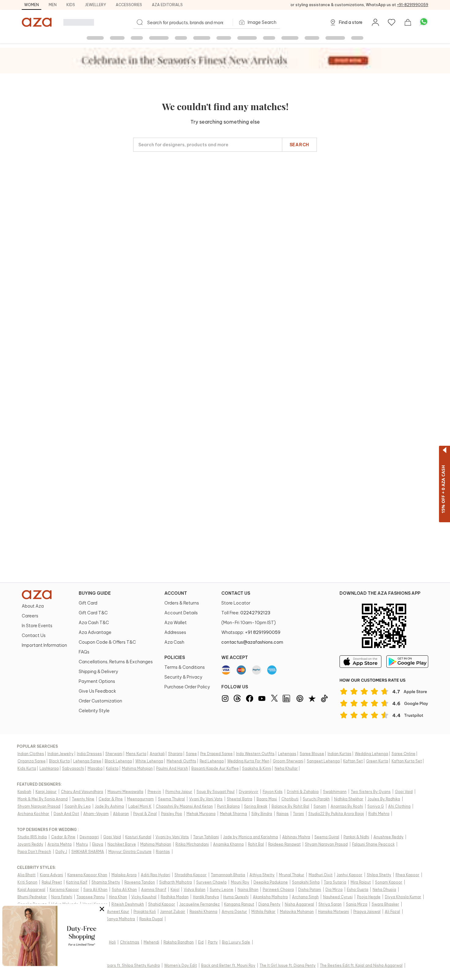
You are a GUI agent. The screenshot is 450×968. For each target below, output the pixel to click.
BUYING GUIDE (95, 593)
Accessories (129, 4)
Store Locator (235, 603)
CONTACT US (235, 593)
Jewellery (95, 4)
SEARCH (299, 144)
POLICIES (174, 657)
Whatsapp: (250, 632)
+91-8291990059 (412, 4)
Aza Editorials (167, 4)
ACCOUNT (175, 593)
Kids (70, 4)
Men (53, 4)
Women (31, 4)
